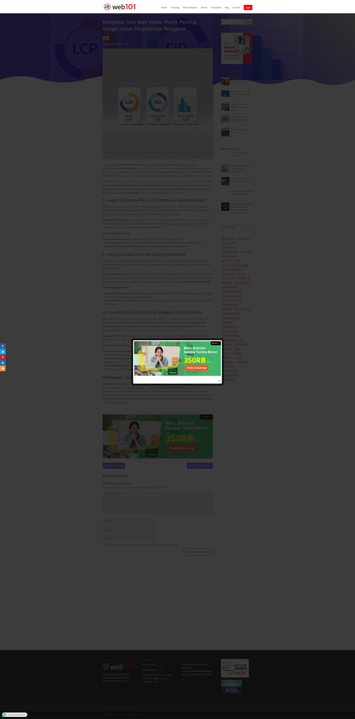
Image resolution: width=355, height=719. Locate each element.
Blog (227, 8)
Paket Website (190, 8)
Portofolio (216, 8)
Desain (204, 8)
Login (248, 7)
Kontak (236, 8)
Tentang (175, 8)
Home (164, 8)
